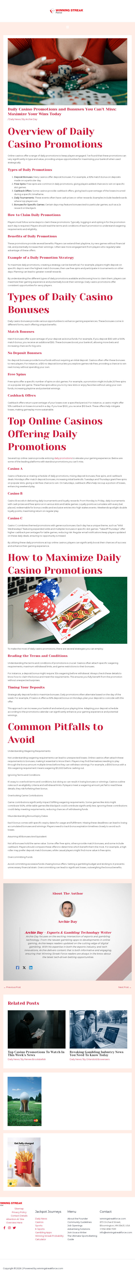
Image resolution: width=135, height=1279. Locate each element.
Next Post (124, 987)
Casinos (39, 1222)
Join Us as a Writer (77, 1232)
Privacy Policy (19, 1212)
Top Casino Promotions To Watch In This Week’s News (36, 1053)
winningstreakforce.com (113, 1218)
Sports (38, 1225)
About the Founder (78, 1218)
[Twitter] (9, 1227)
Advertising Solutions (79, 1229)
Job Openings (75, 1225)
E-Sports (39, 1229)
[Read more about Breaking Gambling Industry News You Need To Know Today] (98, 1029)
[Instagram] (14, 1227)
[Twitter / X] (24, 967)
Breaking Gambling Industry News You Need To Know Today (96, 1053)
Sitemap (19, 1208)
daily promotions (63, 458)
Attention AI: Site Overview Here (15, 1221)
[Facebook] (17, 967)
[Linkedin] (30, 967)
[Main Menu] (67, 27)
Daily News (15, 119)
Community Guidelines (80, 1222)
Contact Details (19, 1215)
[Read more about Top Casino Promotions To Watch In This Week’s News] (36, 1029)
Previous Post (12, 987)
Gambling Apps (43, 1232)
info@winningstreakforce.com (116, 1232)
